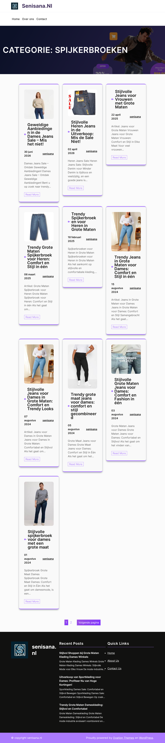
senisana (48, 153)
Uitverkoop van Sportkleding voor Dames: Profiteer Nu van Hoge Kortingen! (80, 680)
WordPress (146, 737)
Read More (32, 195)
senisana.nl (37, 6)
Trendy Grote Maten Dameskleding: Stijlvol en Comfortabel (81, 706)
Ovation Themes (123, 737)
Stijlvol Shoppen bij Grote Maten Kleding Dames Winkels (79, 654)
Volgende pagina (88, 622)
